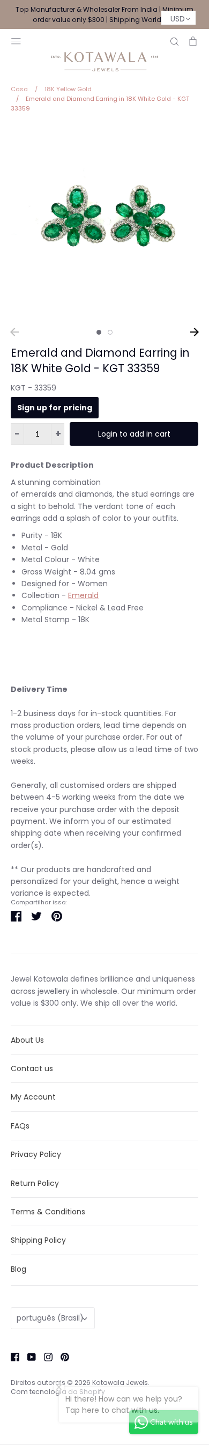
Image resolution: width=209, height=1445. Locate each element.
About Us (27, 1040)
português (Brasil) (50, 1318)
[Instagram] (44, 1356)
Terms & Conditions (48, 1211)
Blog (18, 1269)
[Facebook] (11, 1356)
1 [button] (98, 332)
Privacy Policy (36, 1154)
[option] (104, 224)
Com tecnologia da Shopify (58, 1391)
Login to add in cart (134, 434)
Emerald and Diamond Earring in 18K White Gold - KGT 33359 (100, 360)
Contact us (32, 1068)
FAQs (20, 1125)
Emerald (83, 595)
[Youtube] (27, 1356)
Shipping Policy (38, 1240)
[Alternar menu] (16, 40)
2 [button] (110, 332)
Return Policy (35, 1183)
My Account (33, 1097)
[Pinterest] (61, 1356)
